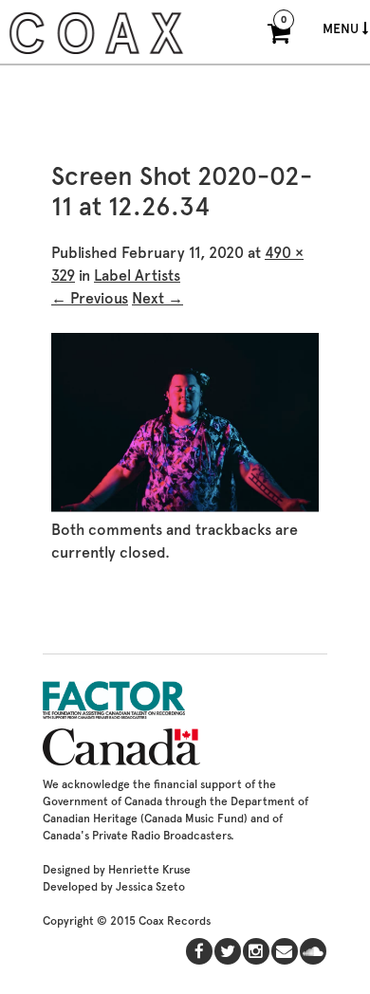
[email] (284, 951)
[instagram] (256, 951)
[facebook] (199, 951)
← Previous (89, 298)
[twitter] (227, 951)
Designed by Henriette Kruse (117, 869)
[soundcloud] (313, 951)
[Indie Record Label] (96, 52)
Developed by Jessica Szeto (114, 886)
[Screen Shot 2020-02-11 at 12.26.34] (185, 507)
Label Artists (137, 276)
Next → (157, 298)
